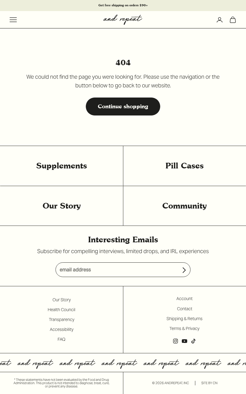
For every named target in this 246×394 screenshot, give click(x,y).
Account (184, 298)
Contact (184, 308)
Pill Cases (185, 166)
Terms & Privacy (185, 328)
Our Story (62, 206)
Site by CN (209, 383)
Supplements (61, 166)
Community (184, 206)
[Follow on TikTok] (193, 341)
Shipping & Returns (184, 318)
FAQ (61, 339)
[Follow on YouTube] (185, 341)
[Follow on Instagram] (175, 341)
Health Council (61, 309)
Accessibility (62, 329)
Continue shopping (123, 106)
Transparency (61, 319)
